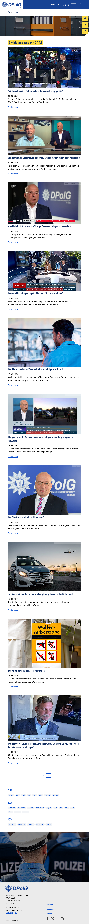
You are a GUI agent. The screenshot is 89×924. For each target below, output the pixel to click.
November (21, 808)
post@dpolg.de (11, 913)
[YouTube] (56, 918)
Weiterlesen (13, 107)
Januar (55, 795)
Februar (47, 795)
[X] (51, 918)
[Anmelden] (79, 5)
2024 (10, 819)
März (40, 795)
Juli (17, 795)
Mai (28, 795)
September (40, 808)
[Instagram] (61, 918)
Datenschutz (51, 913)
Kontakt (55, 4)
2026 (10, 790)
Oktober (30, 808)
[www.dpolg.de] (9, 12)
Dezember (12, 808)
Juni (23, 795)
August (11, 795)
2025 (10, 802)
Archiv (15, 12)
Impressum (51, 909)
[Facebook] (48, 918)
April (34, 795)
